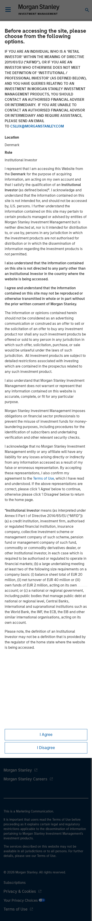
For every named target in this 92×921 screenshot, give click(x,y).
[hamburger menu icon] (8, 9)
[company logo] (38, 9)
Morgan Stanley (18, 770)
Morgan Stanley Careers (25, 779)
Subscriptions (15, 883)
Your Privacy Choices (21, 900)
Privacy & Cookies (20, 891)
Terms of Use (43, 478)
